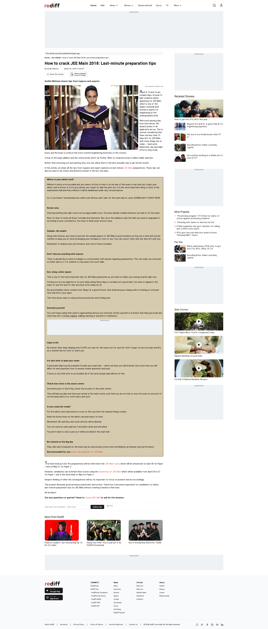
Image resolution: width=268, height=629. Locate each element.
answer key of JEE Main (110, 471)
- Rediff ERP (95, 606)
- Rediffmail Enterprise (99, 593)
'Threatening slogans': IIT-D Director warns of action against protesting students (198, 217)
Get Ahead (56, 58)
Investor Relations (116, 625)
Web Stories (181, 309)
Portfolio (140, 599)
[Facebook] (207, 625)
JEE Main (128, 168)
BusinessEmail (145, 5)
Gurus (158, 5)
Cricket (116, 599)
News (112, 5)
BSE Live (140, 586)
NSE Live (140, 589)
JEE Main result (112, 463)
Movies (116, 593)
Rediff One (95, 589)
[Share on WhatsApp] (197, 625)
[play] (199, 321)
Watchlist (140, 596)
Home (93, 5)
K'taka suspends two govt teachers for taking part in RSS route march (198, 227)
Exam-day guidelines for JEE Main (87, 452)
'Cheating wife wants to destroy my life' (195, 222)
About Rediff (49, 625)
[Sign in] (221, 5)
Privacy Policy (78, 625)
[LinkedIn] (222, 625)
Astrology (117, 609)
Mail (102, 5)
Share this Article (57, 74)
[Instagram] (212, 625)
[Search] (214, 5)
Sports (116, 596)
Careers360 (92, 497)
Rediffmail (95, 586)
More (176, 5)
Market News (141, 593)
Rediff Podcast (119, 613)
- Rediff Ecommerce (98, 596)
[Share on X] (202, 625)
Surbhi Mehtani (52, 69)
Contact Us (133, 625)
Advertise (63, 625)
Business (117, 589)
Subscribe (97, 507)
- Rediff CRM (95, 603)
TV (167, 5)
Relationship (164, 596)
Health (161, 586)
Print (111, 506)
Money (127, 5)
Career (161, 593)
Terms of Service (96, 625)
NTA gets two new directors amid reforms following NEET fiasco (197, 233)
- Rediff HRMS (96, 599)
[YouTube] (217, 625)
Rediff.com (154, 625)
